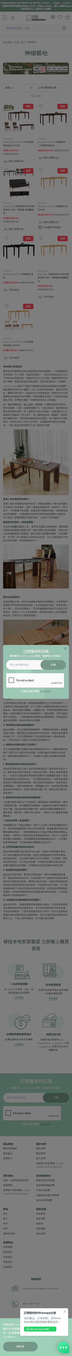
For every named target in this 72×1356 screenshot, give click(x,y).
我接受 (20, 1346)
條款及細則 (45, 691)
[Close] (65, 648)
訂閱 (53, 664)
